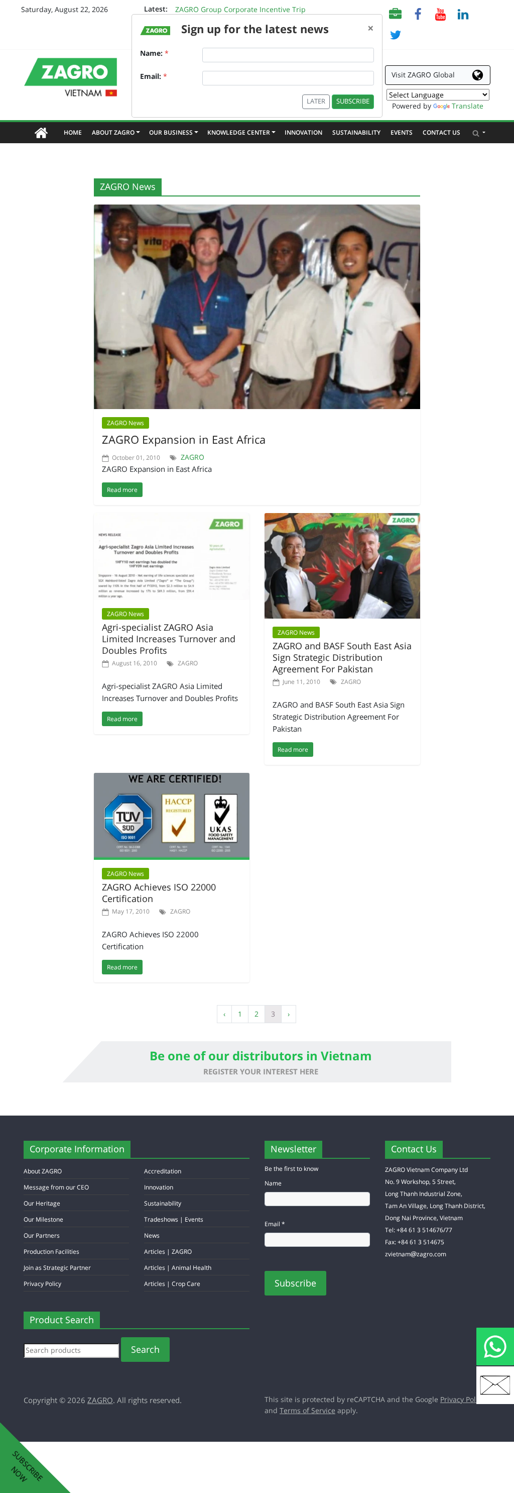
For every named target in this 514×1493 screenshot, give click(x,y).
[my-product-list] (395, 13)
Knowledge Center (241, 132)
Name (273, 1183)
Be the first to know (291, 1168)
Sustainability (356, 132)
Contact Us (441, 132)
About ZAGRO (43, 1171)
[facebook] (418, 13)
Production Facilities (51, 1251)
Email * (275, 1224)
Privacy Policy (42, 1283)
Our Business (173, 132)
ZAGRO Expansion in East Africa (184, 439)
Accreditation (162, 1171)
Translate (467, 106)
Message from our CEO (56, 1187)
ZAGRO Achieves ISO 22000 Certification (159, 893)
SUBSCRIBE (352, 101)
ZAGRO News (125, 423)
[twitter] (395, 34)
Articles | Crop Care (172, 1283)
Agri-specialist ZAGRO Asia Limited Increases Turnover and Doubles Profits (168, 638)
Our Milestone (43, 1219)
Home (75, 132)
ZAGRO (192, 457)
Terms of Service (307, 1410)
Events (402, 132)
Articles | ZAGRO (168, 1251)
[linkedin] (463, 13)
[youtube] (440, 13)
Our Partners (42, 1235)
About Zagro (115, 132)
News (152, 1235)
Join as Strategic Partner (57, 1267)
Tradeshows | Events (173, 1219)
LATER (316, 101)
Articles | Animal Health (177, 1267)
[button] (478, 132)
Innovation (303, 132)
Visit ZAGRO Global (423, 74)
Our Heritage (42, 1203)
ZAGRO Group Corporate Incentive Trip (240, 9)
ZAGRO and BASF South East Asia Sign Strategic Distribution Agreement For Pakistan (342, 657)
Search (145, 1349)
